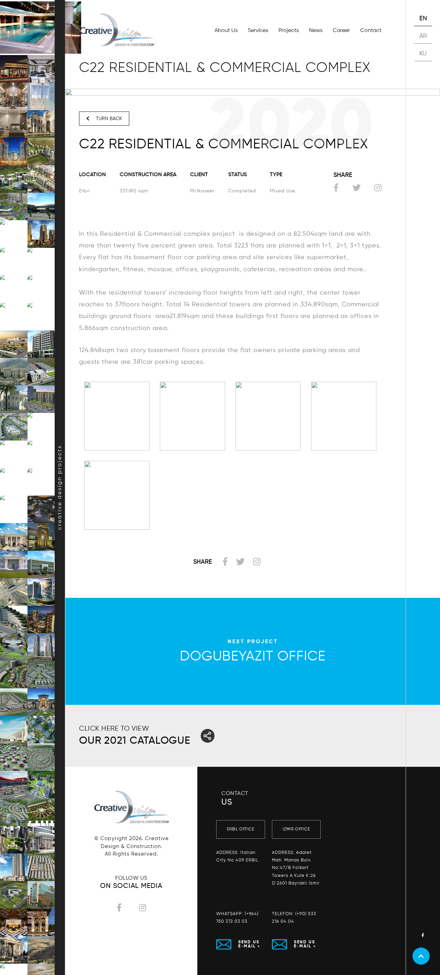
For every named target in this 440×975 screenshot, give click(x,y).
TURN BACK (108, 118)
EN (423, 18)
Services (258, 30)
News (315, 30)
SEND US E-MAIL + (249, 944)
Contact (371, 30)
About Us (226, 30)
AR (423, 36)
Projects (288, 30)
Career (341, 30)
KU (423, 54)
